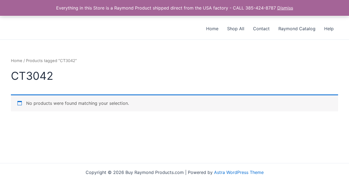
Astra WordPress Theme (239, 172)
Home (16, 60)
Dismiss (285, 8)
